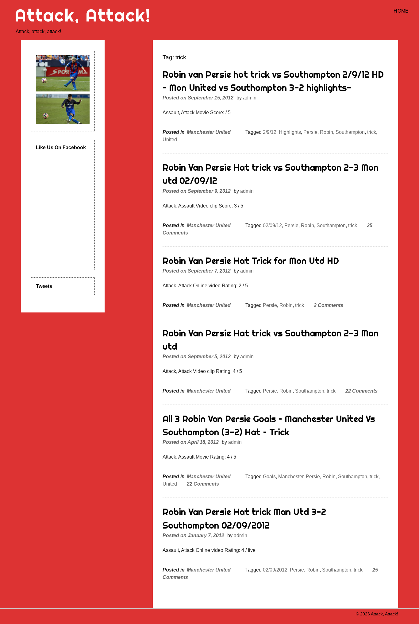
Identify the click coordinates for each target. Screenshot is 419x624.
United (170, 139)
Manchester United (209, 132)
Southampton (350, 132)
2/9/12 (269, 132)
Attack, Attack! (83, 15)
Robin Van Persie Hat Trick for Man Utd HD (251, 260)
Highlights (290, 132)
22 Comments (361, 390)
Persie (310, 132)
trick (371, 132)
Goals (269, 476)
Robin (326, 132)
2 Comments (328, 305)
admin (249, 97)
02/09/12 (272, 225)
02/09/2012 (275, 569)
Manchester (290, 476)
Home (401, 11)
